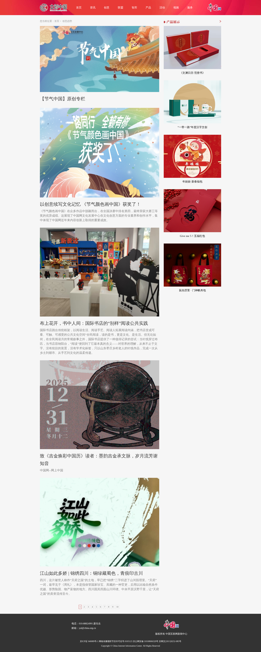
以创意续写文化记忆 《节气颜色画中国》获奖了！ (90, 204)
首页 (79, 7)
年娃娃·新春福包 (192, 181)
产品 (148, 7)
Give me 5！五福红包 (192, 235)
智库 (134, 7)
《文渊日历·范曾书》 (192, 72)
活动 (162, 7)
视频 (176, 7)
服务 (190, 7)
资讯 (92, 7)
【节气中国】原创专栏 (62, 98)
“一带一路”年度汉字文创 (192, 127)
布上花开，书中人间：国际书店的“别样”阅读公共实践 (94, 323)
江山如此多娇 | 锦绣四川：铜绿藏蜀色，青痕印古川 (91, 573)
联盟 (120, 7)
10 (117, 607)
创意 (106, 7)
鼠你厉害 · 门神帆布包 (192, 290)
